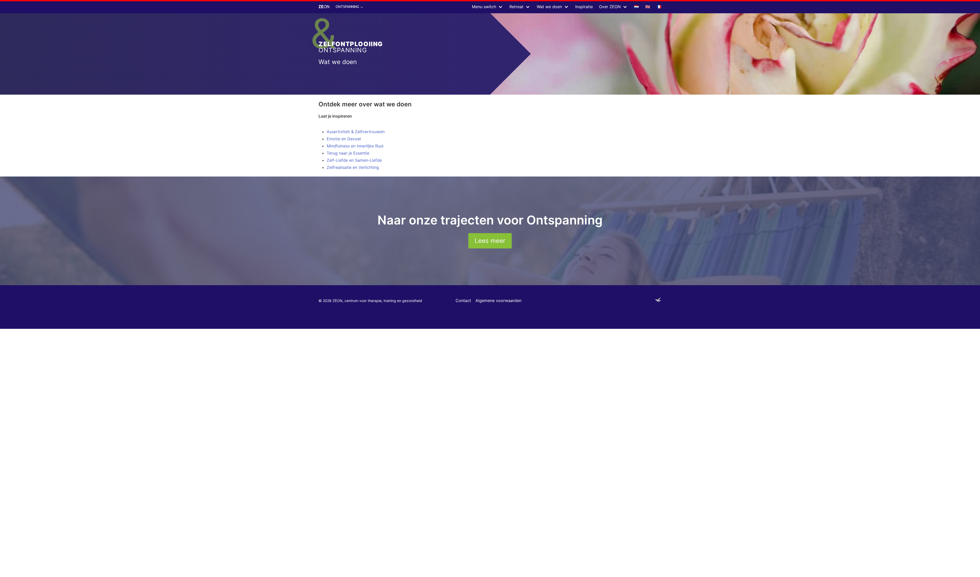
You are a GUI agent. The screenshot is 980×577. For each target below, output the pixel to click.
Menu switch (484, 6)
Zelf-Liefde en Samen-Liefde (354, 160)
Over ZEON (610, 6)
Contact (463, 300)
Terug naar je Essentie (348, 153)
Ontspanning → (349, 7)
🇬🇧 (647, 6)
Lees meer (490, 240)
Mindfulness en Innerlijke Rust (355, 145)
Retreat (516, 6)
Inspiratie (584, 6)
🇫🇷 (659, 6)
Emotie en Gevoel (344, 138)
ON (323, 6)
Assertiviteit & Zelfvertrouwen (356, 131)
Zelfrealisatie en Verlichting (353, 167)
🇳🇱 (636, 6)
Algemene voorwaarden (498, 300)
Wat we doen (549, 6)
